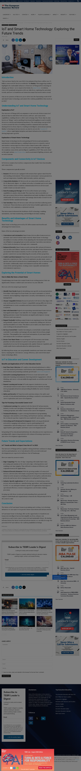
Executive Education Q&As (63, 343)
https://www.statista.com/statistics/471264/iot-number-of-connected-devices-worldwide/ (24, 530)
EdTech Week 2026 (66, 587)
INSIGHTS (63, 14)
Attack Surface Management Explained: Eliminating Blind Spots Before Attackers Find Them (9, 612)
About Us (8, 1)
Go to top (50, 533)
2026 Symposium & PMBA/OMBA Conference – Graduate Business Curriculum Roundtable (69, 594)
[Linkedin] (20, 40)
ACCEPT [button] (41, 765)
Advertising (56, 1)
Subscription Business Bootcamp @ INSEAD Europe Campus (70, 441)
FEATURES (72, 14)
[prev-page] (3, 635)
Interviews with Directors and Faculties (66, 336)
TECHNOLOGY (9, 22)
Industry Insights (60, 339)
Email (6, 559)
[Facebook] (13, 40)
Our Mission (26, 1)
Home (3, 1)
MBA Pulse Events (61, 348)
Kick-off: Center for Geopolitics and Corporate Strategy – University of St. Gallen (69, 433)
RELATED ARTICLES (8, 595)
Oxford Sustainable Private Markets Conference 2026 (68, 403)
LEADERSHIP (6, 14)
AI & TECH (15, 14)
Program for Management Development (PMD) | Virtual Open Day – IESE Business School (70, 417)
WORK (32, 14)
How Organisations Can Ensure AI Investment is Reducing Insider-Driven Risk (44, 630)
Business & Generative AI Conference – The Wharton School (70, 410)
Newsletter (38, 1)
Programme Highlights (62, 334)
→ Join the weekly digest (27, 574)
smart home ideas (20, 152)
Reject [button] (40, 768)
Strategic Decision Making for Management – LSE (69, 490)
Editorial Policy (64, 1)
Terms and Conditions (15, 761)
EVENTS (5, 18)
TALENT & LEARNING (43, 14)
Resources (20, 1)
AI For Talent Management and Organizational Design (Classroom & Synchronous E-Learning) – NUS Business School (70, 518)
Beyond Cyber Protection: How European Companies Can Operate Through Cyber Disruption (44, 612)
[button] (78, 1)
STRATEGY (25, 14)
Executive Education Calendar (64, 346)
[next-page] (5, 635)
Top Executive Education (47, 1)
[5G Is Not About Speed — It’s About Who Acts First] (27, 621)
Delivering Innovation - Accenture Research (44, 608)
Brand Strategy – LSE (66, 496)
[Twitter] (16, 40)
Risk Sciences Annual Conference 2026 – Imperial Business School (70, 397)
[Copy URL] (24, 40)
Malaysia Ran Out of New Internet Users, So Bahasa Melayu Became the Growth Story (27, 612)
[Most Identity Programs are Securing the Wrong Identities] (9, 621)
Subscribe (33, 1)
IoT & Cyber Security (18, 22)
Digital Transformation (6, 626)
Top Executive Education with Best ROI (66, 329)
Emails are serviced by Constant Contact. (38, 570)
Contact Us (70, 1)
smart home (37, 88)
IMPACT (55, 14)
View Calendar (59, 445)
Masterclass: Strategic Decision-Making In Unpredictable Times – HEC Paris (69, 502)
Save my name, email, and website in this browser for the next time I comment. (23, 672)
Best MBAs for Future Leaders (64, 331)
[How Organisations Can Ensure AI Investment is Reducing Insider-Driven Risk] (44, 621)
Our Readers (14, 1)
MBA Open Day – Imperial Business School (67, 569)
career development (43, 372)
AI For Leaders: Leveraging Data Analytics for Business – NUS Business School (69, 425)
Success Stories (60, 341)
